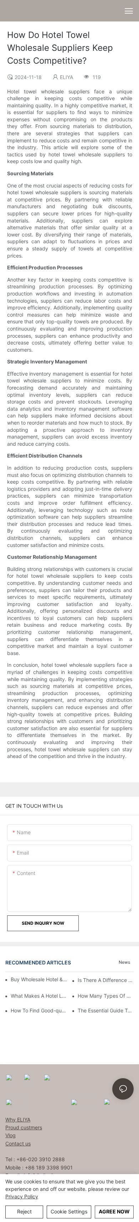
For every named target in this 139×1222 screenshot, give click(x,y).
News (124, 962)
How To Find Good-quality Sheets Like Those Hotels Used (39, 1010)
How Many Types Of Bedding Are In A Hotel (106, 996)
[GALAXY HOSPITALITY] (84, 1102)
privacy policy (21, 1196)
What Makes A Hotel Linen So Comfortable (39, 996)
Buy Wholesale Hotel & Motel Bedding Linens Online (39, 979)
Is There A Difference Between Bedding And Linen (106, 980)
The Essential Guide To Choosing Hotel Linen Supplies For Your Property (106, 1010)
